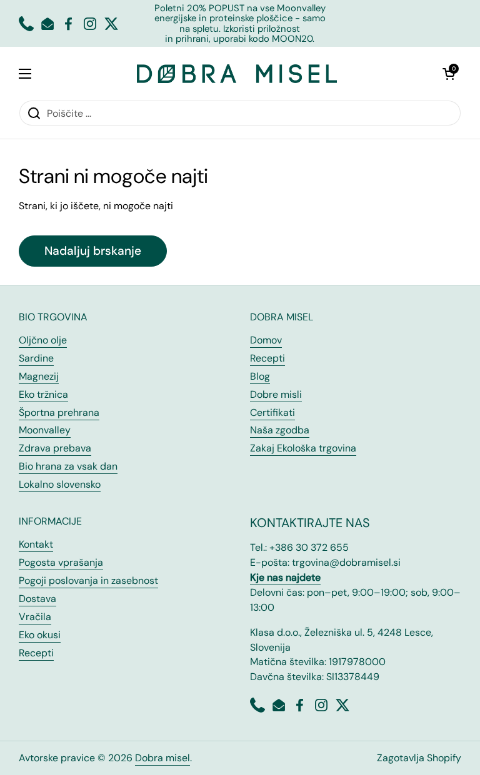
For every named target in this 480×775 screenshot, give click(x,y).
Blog (260, 376)
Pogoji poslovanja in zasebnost (88, 580)
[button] (448, 73)
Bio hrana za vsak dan (68, 466)
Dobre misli (276, 394)
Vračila (35, 616)
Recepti (267, 358)
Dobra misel (162, 757)
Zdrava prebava (55, 448)
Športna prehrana (59, 412)
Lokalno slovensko (60, 484)
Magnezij (39, 376)
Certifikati (272, 412)
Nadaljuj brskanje (92, 251)
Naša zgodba (279, 430)
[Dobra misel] (237, 73)
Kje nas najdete (285, 577)
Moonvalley (45, 430)
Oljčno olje (43, 340)
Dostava (37, 598)
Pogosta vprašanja (61, 562)
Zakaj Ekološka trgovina (303, 448)
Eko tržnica (43, 394)
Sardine (36, 358)
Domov (266, 340)
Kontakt (36, 544)
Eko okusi (40, 634)
